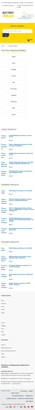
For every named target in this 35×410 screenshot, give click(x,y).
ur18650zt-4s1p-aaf (11, 398)
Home (2, 46)
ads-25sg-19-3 (29, 396)
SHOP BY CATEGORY (17, 26)
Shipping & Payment (9, 5)
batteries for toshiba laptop (25, 398)
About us (3, 345)
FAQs (19, 7)
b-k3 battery (24, 391)
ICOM (2, 309)
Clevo (2, 329)
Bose (2, 332)
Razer (2, 306)
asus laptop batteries (18, 396)
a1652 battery (29, 401)
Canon (3, 322)
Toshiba (3, 335)
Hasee (2, 312)
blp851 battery (15, 393)
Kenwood (3, 303)
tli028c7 (31, 391)
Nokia (2, 300)
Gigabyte (3, 325)
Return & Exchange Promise (26, 5)
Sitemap (3, 357)
